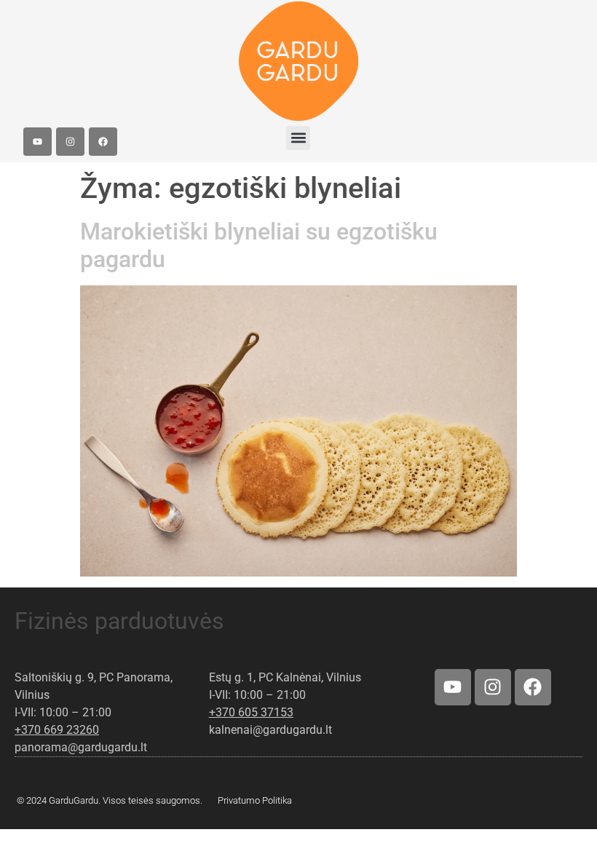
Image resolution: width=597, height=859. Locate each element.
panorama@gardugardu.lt (81, 747)
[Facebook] (103, 141)
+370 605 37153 (251, 712)
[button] (298, 138)
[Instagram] (70, 141)
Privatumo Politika (255, 800)
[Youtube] (37, 141)
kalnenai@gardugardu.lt (270, 730)
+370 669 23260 (57, 730)
